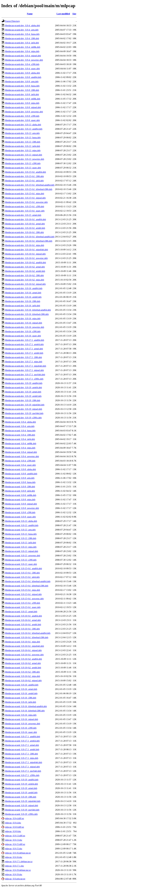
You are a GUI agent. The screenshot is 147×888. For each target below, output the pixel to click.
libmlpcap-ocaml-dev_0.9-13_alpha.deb (23, 124)
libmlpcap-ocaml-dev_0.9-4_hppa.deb (22, 34)
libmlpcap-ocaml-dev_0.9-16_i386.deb (22, 301)
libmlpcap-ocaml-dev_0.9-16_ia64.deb (22, 305)
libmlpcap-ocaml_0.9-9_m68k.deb (20, 495)
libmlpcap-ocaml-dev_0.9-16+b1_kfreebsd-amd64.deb (29, 236)
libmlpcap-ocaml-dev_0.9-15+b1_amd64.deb (25, 172)
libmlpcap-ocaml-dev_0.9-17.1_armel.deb (24, 348)
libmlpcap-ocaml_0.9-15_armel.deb (21, 611)
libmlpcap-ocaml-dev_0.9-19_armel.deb (23, 392)
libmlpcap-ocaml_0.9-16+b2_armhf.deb (23, 667)
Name (30, 13)
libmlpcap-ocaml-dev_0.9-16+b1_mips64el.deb (26, 249)
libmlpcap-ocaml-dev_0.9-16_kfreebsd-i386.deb (27, 314)
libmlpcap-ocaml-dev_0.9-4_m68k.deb (22, 47)
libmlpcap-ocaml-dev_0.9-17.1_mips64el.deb (25, 366)
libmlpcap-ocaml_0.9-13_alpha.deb (21, 521)
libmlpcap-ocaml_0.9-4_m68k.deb (20, 443)
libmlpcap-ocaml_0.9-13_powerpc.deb (22, 555)
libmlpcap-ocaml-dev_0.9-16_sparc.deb (23, 336)
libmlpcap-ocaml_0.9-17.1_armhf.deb (22, 749)
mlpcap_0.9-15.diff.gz (15, 844)
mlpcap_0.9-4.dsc (13, 822)
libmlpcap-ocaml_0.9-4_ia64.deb (20, 439)
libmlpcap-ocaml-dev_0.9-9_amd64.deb (23, 77)
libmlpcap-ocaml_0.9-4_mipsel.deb (21, 452)
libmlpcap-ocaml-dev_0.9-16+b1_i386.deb (24, 232)
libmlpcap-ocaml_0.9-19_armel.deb (21, 788)
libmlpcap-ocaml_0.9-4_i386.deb (20, 435)
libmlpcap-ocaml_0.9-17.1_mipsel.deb (22, 766)
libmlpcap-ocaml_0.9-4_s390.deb (20, 461)
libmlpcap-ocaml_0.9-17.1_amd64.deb (22, 736)
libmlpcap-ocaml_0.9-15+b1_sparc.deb (22, 607)
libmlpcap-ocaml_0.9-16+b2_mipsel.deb (23, 680)
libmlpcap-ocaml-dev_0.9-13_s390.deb (22, 163)
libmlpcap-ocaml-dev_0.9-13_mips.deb (22, 150)
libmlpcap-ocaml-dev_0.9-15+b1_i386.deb (24, 176)
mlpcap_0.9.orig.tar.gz (15, 879)
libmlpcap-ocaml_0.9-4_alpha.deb (20, 422)
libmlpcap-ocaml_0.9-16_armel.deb (21, 689)
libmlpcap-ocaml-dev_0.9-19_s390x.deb (23, 417)
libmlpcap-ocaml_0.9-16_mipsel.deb (21, 719)
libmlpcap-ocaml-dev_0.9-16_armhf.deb (23, 297)
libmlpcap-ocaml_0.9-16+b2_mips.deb (22, 676)
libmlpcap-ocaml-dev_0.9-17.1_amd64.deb (24, 340)
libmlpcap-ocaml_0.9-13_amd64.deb (21, 525)
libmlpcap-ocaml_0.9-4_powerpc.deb (22, 456)
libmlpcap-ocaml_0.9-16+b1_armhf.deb (23, 624)
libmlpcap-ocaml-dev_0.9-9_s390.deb (22, 116)
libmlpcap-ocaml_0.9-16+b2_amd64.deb (23, 659)
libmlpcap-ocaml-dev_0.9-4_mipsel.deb (23, 55)
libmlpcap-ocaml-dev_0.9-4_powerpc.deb (24, 60)
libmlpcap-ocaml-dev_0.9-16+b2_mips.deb (24, 280)
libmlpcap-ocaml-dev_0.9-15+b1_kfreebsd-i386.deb (28, 189)
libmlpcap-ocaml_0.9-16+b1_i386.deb (22, 629)
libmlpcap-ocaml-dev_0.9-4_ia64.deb (22, 43)
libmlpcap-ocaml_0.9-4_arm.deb (19, 426)
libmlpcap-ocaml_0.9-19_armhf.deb (21, 792)
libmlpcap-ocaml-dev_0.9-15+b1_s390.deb (24, 206)
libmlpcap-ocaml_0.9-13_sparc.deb (21, 564)
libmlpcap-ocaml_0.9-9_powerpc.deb (22, 508)
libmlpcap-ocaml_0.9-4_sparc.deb (20, 465)
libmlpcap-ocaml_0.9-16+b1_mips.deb (22, 642)
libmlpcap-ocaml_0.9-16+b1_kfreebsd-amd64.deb (27, 633)
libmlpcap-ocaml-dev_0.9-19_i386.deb (22, 400)
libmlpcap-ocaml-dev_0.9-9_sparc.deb (22, 120)
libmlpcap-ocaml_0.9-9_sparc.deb (20, 517)
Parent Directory (12, 21)
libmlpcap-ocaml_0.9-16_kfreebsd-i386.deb (25, 710)
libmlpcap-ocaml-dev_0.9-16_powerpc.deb (24, 327)
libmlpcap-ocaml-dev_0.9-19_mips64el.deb (24, 404)
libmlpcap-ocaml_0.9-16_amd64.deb (21, 685)
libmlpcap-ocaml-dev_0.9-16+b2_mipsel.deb (25, 284)
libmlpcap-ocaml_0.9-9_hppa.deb (20, 482)
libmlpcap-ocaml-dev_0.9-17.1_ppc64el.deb (25, 374)
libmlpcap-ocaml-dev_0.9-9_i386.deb (22, 90)
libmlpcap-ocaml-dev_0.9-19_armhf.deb (23, 396)
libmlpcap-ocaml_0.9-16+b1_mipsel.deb (23, 650)
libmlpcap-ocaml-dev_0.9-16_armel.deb (23, 292)
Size (74, 13)
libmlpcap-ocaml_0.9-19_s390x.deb (21, 814)
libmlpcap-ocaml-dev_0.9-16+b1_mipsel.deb (25, 254)
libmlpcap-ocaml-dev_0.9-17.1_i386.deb (23, 357)
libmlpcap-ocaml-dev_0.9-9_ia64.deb (22, 94)
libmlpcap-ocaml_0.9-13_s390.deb (20, 560)
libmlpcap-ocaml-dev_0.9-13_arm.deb (22, 133)
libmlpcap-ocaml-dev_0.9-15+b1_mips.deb (24, 193)
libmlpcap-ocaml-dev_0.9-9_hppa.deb (22, 86)
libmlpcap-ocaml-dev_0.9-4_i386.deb (22, 38)
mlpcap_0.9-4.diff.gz (14, 818)
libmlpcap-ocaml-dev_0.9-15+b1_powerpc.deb (26, 202)
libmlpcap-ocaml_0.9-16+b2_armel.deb (23, 663)
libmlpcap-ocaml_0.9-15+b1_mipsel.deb (23, 594)
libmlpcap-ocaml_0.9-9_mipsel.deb (21, 504)
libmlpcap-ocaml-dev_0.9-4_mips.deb (22, 51)
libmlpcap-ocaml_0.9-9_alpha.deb (20, 469)
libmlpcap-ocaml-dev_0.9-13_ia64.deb (22, 146)
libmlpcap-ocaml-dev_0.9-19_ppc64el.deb (24, 413)
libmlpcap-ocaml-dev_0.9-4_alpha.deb (22, 25)
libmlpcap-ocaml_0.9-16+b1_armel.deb (23, 620)
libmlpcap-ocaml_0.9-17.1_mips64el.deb (23, 762)
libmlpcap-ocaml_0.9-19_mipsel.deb (21, 805)
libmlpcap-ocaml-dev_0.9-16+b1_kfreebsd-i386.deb (28, 241)
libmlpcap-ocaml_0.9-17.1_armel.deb (22, 745)
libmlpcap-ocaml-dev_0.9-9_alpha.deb (22, 73)
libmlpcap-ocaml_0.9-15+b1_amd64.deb (23, 568)
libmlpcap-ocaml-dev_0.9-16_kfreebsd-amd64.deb (28, 310)
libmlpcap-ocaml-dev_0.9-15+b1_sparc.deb (25, 211)
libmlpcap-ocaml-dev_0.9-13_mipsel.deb (23, 155)
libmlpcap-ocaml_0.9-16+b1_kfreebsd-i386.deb (26, 637)
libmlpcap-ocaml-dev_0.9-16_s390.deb (22, 331)
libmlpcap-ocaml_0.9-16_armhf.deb (21, 693)
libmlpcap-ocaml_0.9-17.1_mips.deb (21, 758)
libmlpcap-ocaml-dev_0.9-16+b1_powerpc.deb (26, 258)
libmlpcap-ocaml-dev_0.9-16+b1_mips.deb (24, 245)
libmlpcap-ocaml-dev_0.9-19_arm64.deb (23, 387)
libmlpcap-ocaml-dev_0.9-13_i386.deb (22, 142)
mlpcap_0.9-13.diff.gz (15, 835)
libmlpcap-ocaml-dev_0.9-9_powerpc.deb (24, 111)
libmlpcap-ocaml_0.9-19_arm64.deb (21, 784)
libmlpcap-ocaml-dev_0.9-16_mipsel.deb (23, 323)
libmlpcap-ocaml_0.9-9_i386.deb (20, 486)
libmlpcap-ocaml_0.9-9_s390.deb (20, 512)
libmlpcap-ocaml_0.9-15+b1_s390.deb (22, 603)
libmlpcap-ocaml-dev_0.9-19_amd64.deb (23, 383)
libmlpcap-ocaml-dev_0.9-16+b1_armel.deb (25, 224)
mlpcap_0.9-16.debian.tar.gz (18, 853)
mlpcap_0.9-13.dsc (13, 840)
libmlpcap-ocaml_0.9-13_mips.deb (20, 547)
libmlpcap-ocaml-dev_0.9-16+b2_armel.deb (25, 267)
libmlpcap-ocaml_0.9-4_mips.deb (20, 448)
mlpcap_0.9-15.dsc (13, 848)
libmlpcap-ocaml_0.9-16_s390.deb (20, 728)
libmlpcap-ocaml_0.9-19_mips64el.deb (22, 801)
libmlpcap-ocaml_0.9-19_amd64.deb (21, 779)
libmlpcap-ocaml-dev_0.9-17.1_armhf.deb (24, 353)
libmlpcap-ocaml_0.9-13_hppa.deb (21, 534)
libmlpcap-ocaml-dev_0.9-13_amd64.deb (23, 129)
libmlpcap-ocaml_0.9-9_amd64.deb (21, 473)
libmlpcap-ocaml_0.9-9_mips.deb (20, 499)
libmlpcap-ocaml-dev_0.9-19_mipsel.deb (23, 409)
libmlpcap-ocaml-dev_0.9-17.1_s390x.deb (24, 379)
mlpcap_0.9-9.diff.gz (14, 827)
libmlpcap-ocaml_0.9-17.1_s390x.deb (22, 775)
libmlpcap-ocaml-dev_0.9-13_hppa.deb (23, 137)
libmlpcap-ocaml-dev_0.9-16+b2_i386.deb (24, 275)
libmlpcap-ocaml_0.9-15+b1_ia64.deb (22, 577)
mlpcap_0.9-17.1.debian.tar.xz (18, 861)
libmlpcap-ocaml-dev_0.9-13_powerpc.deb (24, 159)
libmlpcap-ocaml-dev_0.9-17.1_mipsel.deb (24, 370)
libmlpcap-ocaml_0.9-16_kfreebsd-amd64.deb (26, 706)
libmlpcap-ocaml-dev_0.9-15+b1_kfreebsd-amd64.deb (29, 185)
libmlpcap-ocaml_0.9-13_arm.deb (20, 529)
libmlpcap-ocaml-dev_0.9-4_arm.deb (21, 30)
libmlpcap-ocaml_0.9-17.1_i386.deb (21, 754)
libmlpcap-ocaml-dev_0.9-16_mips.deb (22, 318)
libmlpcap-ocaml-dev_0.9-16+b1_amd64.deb (25, 219)
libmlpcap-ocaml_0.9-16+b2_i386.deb (22, 672)
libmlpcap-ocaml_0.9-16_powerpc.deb (22, 723)
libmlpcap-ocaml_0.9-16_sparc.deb (21, 732)
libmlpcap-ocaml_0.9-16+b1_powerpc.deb (24, 654)
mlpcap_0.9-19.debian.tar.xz (18, 870)
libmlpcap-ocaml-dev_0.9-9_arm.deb (21, 81)
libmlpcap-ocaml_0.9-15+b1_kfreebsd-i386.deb (26, 585)
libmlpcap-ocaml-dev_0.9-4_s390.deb (22, 64)
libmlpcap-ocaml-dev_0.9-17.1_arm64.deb (24, 344)
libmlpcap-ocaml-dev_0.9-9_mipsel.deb (23, 107)
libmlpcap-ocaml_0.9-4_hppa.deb (20, 430)
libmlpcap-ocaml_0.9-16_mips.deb (20, 715)
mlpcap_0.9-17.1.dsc (14, 866)
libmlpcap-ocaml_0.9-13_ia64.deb (20, 542)
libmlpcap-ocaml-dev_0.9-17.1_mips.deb (23, 361)
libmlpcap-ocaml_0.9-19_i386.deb (20, 797)
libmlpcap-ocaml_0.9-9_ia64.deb (20, 491)
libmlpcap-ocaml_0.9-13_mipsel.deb (21, 551)
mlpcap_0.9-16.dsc (13, 857)
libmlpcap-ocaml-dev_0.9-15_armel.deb (23, 215)
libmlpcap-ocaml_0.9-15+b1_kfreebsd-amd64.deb (27, 581)
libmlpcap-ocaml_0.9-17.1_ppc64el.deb (23, 771)
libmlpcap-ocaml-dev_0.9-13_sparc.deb (23, 167)
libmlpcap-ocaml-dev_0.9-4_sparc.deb (22, 68)
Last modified (63, 13)
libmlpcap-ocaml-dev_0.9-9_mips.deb (22, 103)
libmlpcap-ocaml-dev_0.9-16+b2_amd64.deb (25, 262)
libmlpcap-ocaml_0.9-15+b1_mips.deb (22, 590)
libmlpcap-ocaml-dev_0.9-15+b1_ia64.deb (24, 180)
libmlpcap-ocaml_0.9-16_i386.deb (20, 698)
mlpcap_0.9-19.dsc (13, 874)
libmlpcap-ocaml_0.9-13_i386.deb (20, 538)
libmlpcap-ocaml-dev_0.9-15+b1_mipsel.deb (25, 198)
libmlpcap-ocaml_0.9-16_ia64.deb (20, 702)
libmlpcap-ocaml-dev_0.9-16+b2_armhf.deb (25, 271)
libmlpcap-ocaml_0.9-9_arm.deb (19, 478)
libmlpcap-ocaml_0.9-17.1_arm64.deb (22, 741)
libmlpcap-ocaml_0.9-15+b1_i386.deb (22, 573)
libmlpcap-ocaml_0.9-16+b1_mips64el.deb (24, 646)
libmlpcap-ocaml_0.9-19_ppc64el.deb (22, 810)
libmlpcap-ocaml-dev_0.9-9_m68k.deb (22, 99)
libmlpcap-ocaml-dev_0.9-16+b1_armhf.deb (25, 228)
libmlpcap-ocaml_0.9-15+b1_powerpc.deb (24, 598)
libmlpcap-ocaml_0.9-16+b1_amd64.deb (23, 616)
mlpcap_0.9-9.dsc (13, 831)
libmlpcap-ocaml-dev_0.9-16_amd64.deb (23, 288)
